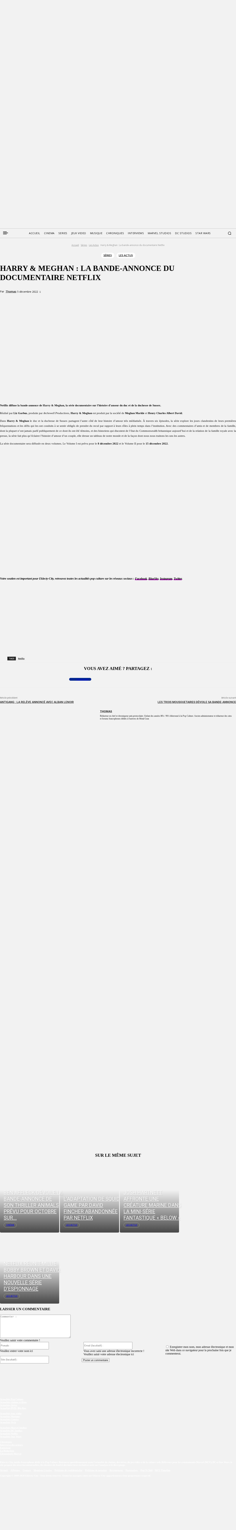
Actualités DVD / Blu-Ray (13, 1408)
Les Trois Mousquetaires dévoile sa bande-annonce (197, 702)
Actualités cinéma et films (13, 1402)
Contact (27, 1470)
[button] (229, 233)
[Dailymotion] (30, 183)
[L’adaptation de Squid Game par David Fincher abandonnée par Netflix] (89, 1197)
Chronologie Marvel (10, 1453)
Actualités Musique (10, 1416)
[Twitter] (9, 183)
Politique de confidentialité (68, 1470)
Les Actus (94, 245)
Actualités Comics (9, 1419)
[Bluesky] (16, 183)
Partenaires (132, 1470)
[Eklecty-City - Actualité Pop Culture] (118, 204)
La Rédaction (7, 1450)
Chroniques (6, 1442)
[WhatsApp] (63, 298)
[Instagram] (23, 183)
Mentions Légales (43, 1470)
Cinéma (10, 1225)
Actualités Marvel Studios (13, 1427)
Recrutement (116, 1470)
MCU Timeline (162, 1470)
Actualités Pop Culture (11, 1399)
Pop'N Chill (146, 1470)
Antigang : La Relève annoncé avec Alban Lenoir (37, 702)
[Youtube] (37, 183)
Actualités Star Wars (10, 1436)
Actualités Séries (8, 1405)
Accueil (75, 245)
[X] (50, 298)
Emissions (5, 1447)
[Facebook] (2, 183)
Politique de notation (96, 1470)
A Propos (15, 1470)
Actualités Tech (8, 1422)
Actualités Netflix (9, 1433)
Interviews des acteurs (11, 1444)
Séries (84, 245)
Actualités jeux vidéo (11, 1413)
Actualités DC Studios (11, 1430)
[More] (77, 298)
